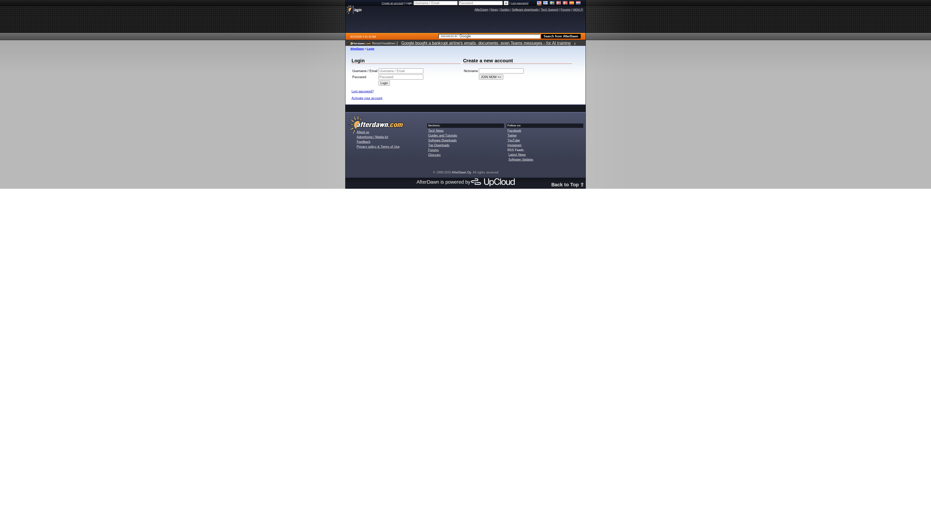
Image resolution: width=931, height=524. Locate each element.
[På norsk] (558, 3)
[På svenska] (552, 3)
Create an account (392, 3)
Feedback (363, 142)
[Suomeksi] (545, 3)
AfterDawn (357, 48)
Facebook (514, 130)
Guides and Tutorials (442, 135)
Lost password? (363, 91)
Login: (409, 3)
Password (359, 77)
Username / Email (364, 71)
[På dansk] (565, 3)
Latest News (517, 154)
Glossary (434, 155)
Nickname (471, 71)
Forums (433, 150)
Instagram (514, 145)
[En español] (572, 3)
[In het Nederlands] (578, 3)
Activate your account (367, 98)
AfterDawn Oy (461, 172)
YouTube (513, 140)
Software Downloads (442, 140)
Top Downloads (438, 145)
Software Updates (520, 159)
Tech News (436, 130)
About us (363, 132)
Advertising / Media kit (372, 137)
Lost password (519, 3)
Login (370, 48)
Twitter (512, 135)
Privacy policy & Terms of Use (378, 146)
